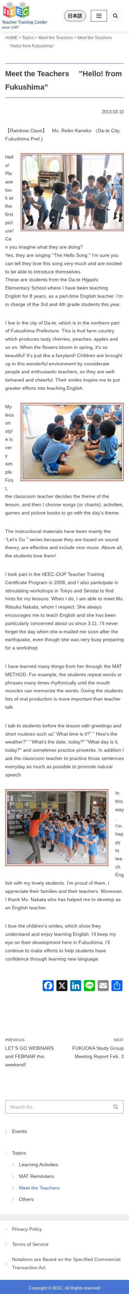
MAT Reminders (36, 1176)
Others (26, 1199)
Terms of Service (30, 1244)
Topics (19, 1153)
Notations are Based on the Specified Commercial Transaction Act (66, 1263)
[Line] (89, 986)
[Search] (115, 16)
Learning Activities (38, 1164)
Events (19, 1131)
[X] (62, 986)
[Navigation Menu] (99, 16)
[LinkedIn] (76, 986)
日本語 (75, 16)
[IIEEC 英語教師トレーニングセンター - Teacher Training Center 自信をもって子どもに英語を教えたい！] (30, 10)
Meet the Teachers (39, 1188)
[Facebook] (48, 986)
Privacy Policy (27, 1229)
